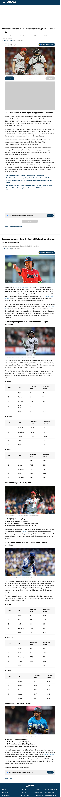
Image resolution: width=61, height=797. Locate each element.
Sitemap (23, 792)
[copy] (14, 44)
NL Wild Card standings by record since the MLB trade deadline (25, 175)
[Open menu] (4, 2)
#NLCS (44, 142)
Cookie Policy (38, 795)
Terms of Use (25, 795)
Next (50, 78)
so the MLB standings (22, 287)
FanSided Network (51, 789)
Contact (23, 789)
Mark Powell (7, 249)
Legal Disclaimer (50, 795)
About (4, 789)
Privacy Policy (6, 795)
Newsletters (38, 792)
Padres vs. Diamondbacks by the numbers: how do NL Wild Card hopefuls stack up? (30, 189)
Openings (37, 789)
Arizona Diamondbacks (16, 226)
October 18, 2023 (33, 144)
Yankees (24, 531)
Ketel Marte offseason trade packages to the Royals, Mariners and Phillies (28, 178)
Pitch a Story (49, 792)
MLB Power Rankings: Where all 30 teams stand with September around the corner (29, 181)
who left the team (49, 754)
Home (6, 226)
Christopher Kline (8, 41)
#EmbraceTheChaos (35, 142)
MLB (11, 778)
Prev (9, 78)
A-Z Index (5, 792)
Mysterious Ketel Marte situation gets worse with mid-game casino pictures (29, 185)
